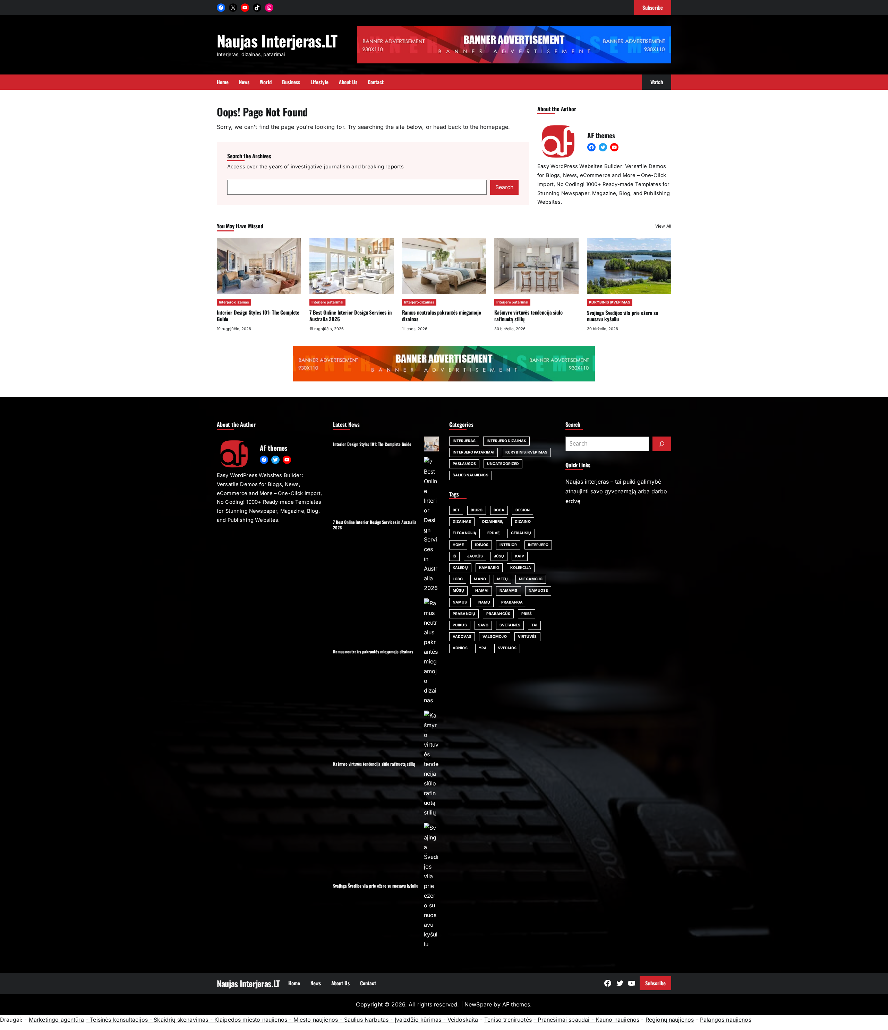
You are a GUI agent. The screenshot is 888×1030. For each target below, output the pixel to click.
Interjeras (464, 441)
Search (504, 187)
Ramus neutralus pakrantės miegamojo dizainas (441, 315)
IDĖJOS (481, 545)
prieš (526, 613)
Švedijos (507, 648)
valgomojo (495, 636)
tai (534, 625)
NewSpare (478, 1004)
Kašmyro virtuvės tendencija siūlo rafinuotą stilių (528, 315)
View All (663, 226)
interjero (538, 545)
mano (480, 579)
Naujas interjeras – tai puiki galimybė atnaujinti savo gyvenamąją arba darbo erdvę (616, 491)
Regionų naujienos (670, 1019)
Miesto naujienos (315, 1019)
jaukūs (475, 556)
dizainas (462, 521)
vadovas (462, 636)
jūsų (499, 556)
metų (502, 579)
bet (456, 510)
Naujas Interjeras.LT (277, 40)
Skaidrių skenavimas (181, 1019)
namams (509, 590)
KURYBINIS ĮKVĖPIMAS (609, 302)
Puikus (460, 625)
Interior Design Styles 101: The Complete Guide (258, 315)
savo (483, 625)
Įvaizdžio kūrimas (418, 1019)
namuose (538, 590)
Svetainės (510, 625)
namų (484, 602)
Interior (508, 545)
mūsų (458, 590)
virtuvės (527, 636)
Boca (499, 510)
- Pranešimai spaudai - (564, 1019)
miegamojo (531, 579)
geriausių (521, 533)
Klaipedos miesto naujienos (250, 1019)
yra (483, 648)
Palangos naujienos (725, 1019)
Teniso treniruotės (508, 1019)
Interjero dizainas (234, 302)
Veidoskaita (462, 1019)
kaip (519, 556)
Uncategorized (503, 463)
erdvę (493, 533)
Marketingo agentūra (56, 1019)
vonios (460, 648)
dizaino (523, 521)
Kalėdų (460, 567)
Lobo (458, 579)
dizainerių (493, 521)
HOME (458, 545)
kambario (489, 567)
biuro (477, 510)
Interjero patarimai (327, 302)
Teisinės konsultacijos (119, 1019)
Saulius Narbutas (366, 1019)
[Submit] (661, 444)
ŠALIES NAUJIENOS (470, 475)
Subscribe (655, 983)
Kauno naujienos (617, 1019)
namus (460, 602)
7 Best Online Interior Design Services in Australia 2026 (350, 315)
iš (454, 556)
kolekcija (520, 567)
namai (481, 590)
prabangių (464, 613)
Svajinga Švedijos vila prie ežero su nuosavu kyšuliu (622, 316)
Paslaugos (464, 463)
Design (522, 510)
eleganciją (464, 533)
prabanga (512, 602)
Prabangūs (498, 613)
